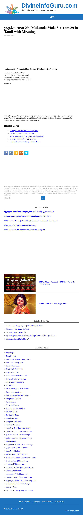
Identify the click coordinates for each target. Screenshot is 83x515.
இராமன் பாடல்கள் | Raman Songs (18, 435)
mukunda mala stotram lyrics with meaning (16, 192)
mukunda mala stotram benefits (27, 188)
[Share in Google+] (21, 153)
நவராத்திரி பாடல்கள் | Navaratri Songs (20, 467)
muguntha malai (12, 186)
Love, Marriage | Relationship (17, 389)
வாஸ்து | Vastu (11, 487)
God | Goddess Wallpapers (16, 376)
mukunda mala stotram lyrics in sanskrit (43, 190)
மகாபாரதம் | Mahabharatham (17, 474)
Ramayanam (11, 402)
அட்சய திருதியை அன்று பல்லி (16, 332)
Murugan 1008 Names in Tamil (17, 329)
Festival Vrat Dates (13, 366)
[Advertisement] (41, 54)
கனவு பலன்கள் (11, 441)
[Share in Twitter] (26, 153)
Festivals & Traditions (14, 369)
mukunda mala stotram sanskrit (54, 192)
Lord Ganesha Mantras (15, 382)
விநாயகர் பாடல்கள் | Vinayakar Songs (19, 490)
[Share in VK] (11, 153)
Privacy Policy (59, 501)
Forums (27, 501)
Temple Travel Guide (14, 421)
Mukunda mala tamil (69, 192)
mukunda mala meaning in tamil (69, 186)
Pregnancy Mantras (13, 399)
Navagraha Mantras (13, 392)
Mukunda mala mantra (53, 186)
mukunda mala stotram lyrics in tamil (65, 190)
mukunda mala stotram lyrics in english (21, 190)
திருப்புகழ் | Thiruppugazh (15, 464)
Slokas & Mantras (9, 35)
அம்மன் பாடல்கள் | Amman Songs (18, 428)
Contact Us (36, 501)
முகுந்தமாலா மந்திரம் (51, 193)
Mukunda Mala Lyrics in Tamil (38, 186)
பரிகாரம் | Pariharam (13, 471)
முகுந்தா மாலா (7, 195)
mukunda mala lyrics (23, 186)
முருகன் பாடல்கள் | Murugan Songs (19, 477)
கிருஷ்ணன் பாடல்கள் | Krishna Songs (19, 444)
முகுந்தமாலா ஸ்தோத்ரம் (63, 193)
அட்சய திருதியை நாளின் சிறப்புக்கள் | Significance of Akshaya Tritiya (30, 335)
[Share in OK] (16, 153)
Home (21, 501)
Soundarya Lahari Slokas (15, 408)
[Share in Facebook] (6, 153)
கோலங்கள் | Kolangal (14, 451)
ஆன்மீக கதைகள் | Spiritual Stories (19, 431)
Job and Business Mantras (16, 379)
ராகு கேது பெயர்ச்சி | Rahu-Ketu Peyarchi (21, 480)
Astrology (9, 353)
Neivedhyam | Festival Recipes (17, 395)
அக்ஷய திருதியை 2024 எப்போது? (17, 339)
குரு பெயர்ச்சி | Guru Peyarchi (17, 448)
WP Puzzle (75, 511)
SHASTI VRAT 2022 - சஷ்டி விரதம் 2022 (53, 304)
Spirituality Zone (12, 415)
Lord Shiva (10, 385)
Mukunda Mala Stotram (10, 188)
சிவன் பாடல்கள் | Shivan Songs (17, 461)
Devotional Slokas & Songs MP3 (18, 359)
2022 (48, 284)
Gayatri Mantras (12, 372)
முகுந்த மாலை (14, 193)
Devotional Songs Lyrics (15, 362)
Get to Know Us (47, 501)
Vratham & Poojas (13, 425)
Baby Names (11, 356)
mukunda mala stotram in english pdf (47, 188)
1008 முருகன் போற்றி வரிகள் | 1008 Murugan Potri (24, 326)
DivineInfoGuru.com (49, 5)
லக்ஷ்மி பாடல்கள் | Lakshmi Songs (18, 484)
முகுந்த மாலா (7, 193)
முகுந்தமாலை (73, 193)
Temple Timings (12, 418)
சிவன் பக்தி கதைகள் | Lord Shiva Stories (21, 458)
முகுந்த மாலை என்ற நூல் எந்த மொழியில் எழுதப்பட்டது (32, 193)
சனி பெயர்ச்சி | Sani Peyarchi (16, 454)
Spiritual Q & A (11, 412)
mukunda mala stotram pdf (36, 192)
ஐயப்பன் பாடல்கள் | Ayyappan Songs (19, 438)
